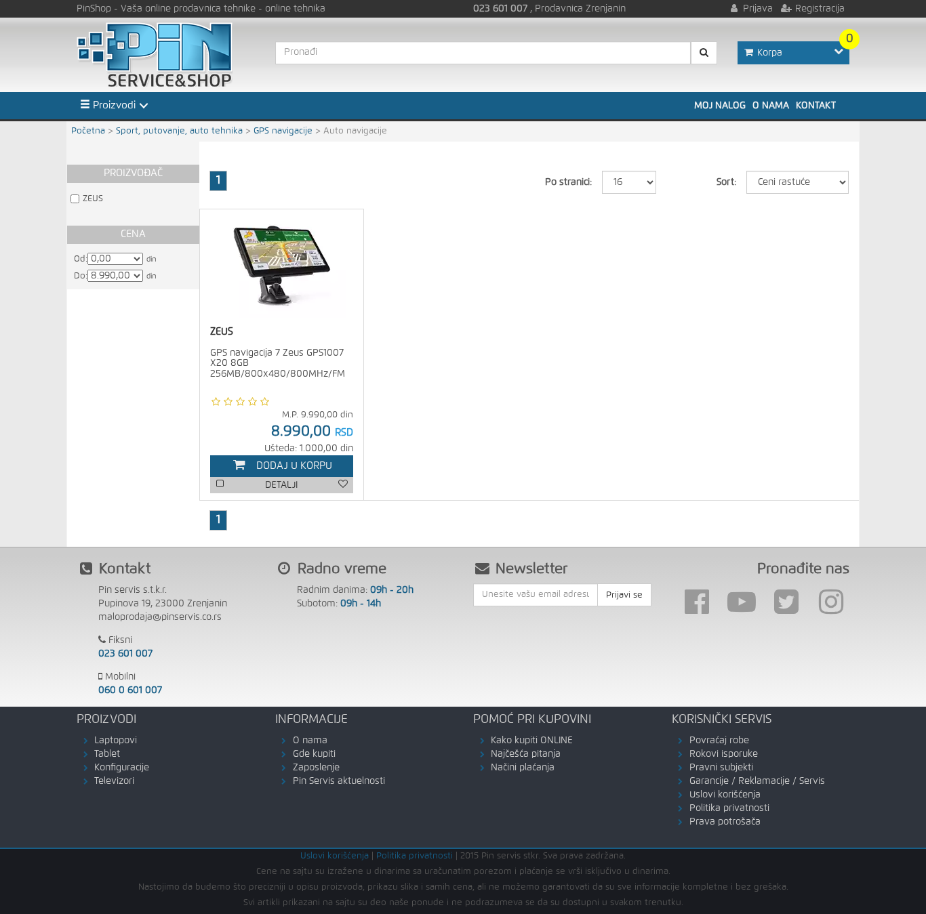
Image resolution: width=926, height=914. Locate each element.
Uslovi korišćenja (725, 794)
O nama (770, 105)
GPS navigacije (283, 131)
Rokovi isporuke (723, 754)
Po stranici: (568, 182)
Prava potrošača (725, 822)
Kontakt (816, 105)
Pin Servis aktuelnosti (339, 781)
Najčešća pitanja (526, 754)
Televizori (114, 781)
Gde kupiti (314, 754)
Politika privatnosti (729, 808)
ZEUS (93, 198)
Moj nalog (720, 105)
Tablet (107, 754)
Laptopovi (115, 740)
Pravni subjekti (721, 767)
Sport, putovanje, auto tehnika (179, 131)
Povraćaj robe (719, 740)
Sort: (726, 182)
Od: (80, 259)
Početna (88, 131)
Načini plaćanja (523, 767)
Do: (80, 276)
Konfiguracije (121, 767)
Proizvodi (113, 105)
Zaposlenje (316, 767)
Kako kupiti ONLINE (532, 740)
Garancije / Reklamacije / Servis (757, 781)
